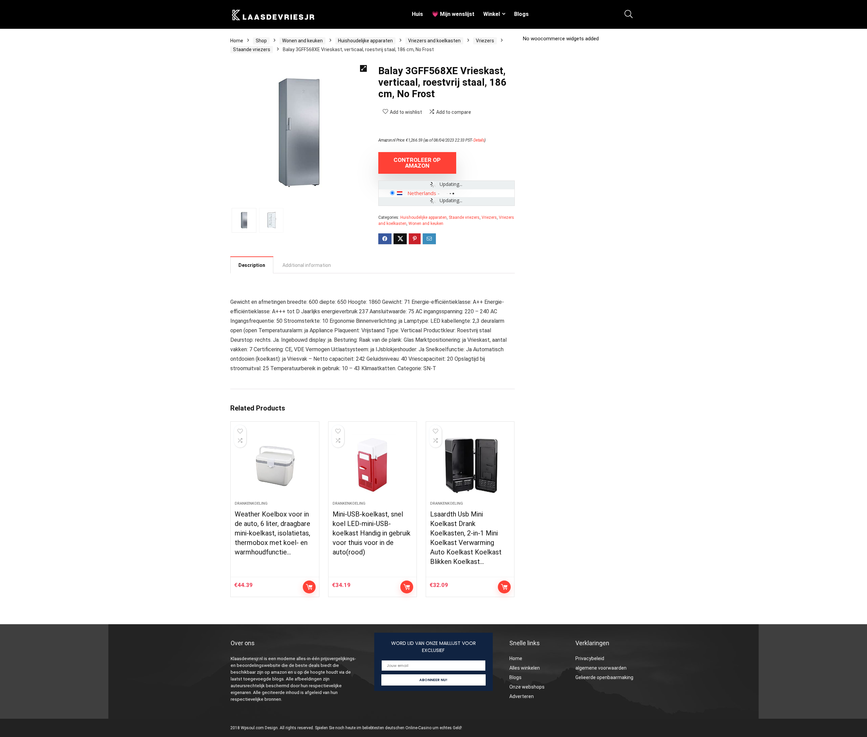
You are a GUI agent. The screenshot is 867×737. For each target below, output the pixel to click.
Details (479, 140)
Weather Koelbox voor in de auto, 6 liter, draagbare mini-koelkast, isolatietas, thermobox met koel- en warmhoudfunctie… (272, 533)
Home (236, 40)
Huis (417, 14)
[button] (363, 68)
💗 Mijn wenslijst (453, 14)
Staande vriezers (251, 49)
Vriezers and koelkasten (434, 40)
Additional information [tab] (306, 265)
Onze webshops (527, 687)
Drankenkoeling (251, 503)
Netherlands (421, 193)
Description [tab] (251, 265)
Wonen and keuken (302, 40)
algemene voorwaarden (601, 668)
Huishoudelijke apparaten (365, 40)
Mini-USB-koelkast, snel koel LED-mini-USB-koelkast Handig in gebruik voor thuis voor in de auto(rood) (371, 533)
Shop (261, 40)
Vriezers (485, 40)
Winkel (491, 14)
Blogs (521, 14)
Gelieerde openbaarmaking (604, 677)
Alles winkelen (524, 668)
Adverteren (521, 696)
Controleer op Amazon (417, 162)
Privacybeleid (589, 658)
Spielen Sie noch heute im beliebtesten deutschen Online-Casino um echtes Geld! (388, 727)
